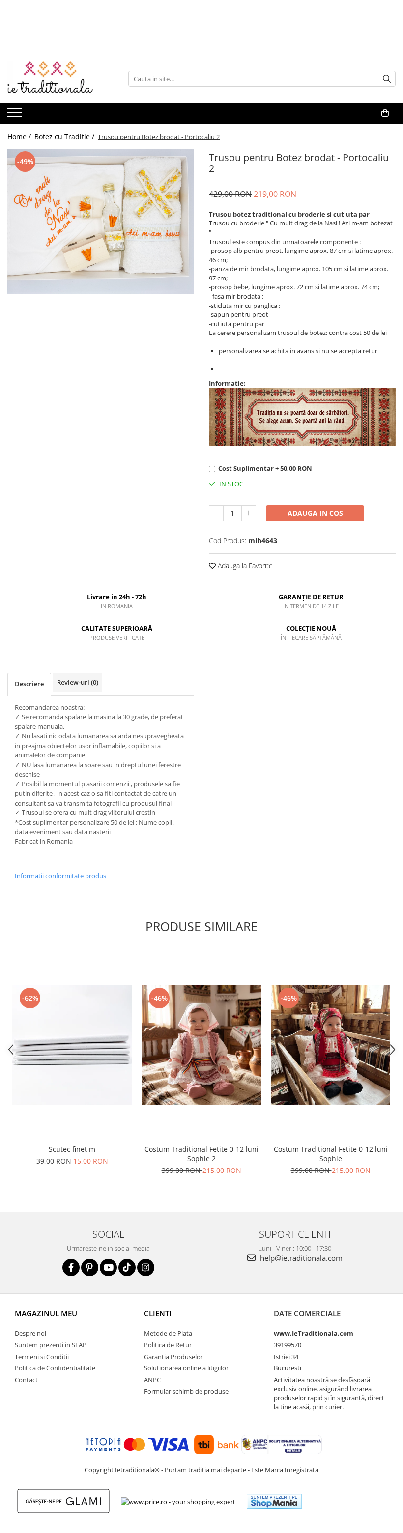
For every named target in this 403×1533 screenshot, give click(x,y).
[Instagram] (145, 1267)
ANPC (152, 1379)
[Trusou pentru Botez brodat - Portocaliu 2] (100, 221)
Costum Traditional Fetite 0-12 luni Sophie (331, 1153)
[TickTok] (127, 1267)
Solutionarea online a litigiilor (186, 1368)
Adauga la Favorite (244, 565)
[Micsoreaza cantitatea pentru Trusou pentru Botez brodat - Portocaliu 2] (216, 513)
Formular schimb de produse (186, 1391)
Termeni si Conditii (42, 1356)
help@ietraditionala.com (300, 1258)
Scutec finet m (72, 1149)
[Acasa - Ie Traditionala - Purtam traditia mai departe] (56, 78)
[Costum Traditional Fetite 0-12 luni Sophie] (330, 1045)
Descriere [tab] (29, 683)
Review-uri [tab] (77, 682)
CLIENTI (158, 1313)
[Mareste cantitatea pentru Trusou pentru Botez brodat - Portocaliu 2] (248, 513)
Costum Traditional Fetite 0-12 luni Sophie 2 (201, 1153)
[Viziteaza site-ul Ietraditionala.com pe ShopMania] (274, 1501)
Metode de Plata (168, 1333)
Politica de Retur (168, 1344)
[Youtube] (108, 1267)
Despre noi (30, 1333)
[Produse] (16, 115)
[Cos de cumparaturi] (385, 113)
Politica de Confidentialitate (55, 1368)
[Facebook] (71, 1267)
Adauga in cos (315, 513)
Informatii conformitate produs (60, 875)
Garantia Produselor (173, 1356)
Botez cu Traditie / (65, 136)
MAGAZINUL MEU (46, 1313)
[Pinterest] (89, 1267)
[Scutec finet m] (72, 1045)
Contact (26, 1379)
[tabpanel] (100, 221)
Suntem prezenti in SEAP (50, 1344)
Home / (20, 136)
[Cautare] (387, 79)
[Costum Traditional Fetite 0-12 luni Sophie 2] (201, 1045)
